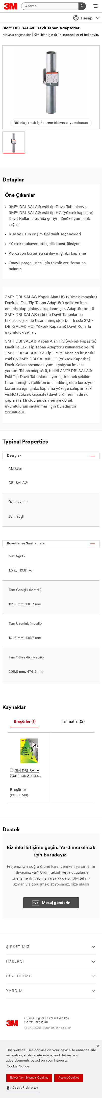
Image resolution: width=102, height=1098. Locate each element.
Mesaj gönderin (56, 903)
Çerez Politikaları (36, 1022)
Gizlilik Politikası (58, 1018)
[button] (22, 1088)
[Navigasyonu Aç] (95, 6)
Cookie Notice (18, 1066)
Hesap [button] (87, 18)
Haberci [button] (15, 962)
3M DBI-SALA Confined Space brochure (24, 773)
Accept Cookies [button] (68, 1077)
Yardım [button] (14, 991)
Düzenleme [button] (18, 976)
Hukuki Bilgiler (34, 1018)
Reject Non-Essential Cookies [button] (29, 1077)
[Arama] (82, 6)
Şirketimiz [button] (18, 947)
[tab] (24, 721)
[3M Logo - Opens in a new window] (10, 6)
